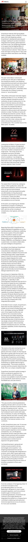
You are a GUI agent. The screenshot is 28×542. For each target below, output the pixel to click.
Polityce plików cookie (20, 528)
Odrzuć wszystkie (14, 535)
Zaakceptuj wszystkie (14, 531)
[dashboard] (5, 1)
